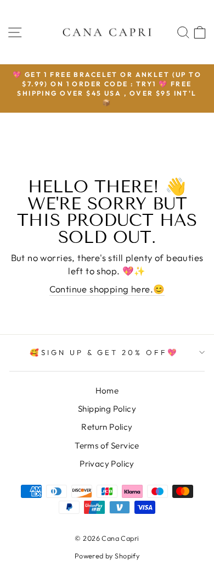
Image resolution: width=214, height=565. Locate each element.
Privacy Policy (107, 463)
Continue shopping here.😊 (107, 289)
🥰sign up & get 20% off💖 (104, 352)
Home (107, 390)
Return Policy (106, 427)
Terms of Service (107, 445)
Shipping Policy (107, 408)
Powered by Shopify (107, 555)
